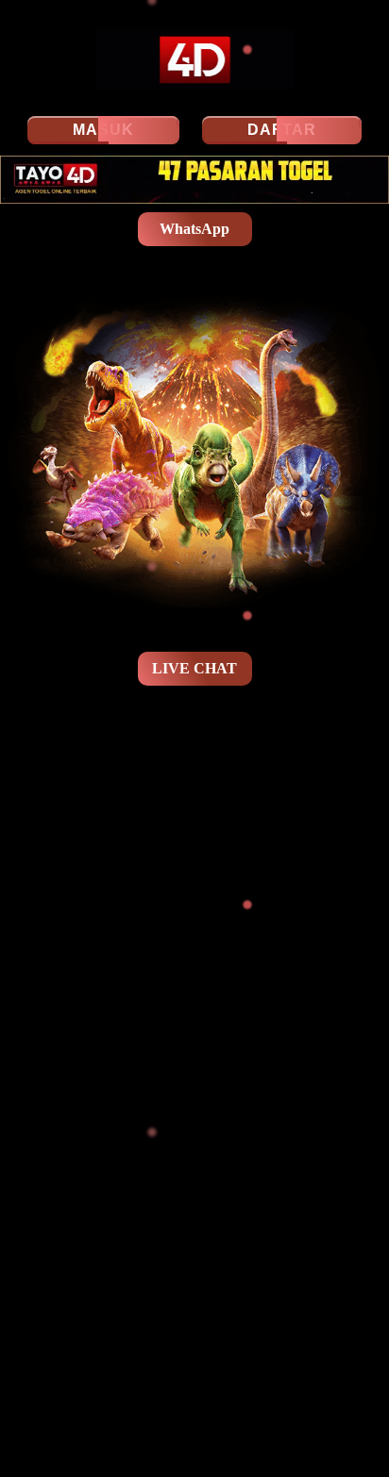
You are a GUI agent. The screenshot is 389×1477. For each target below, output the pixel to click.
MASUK (103, 130)
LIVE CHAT (194, 668)
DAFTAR (281, 130)
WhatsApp (194, 229)
